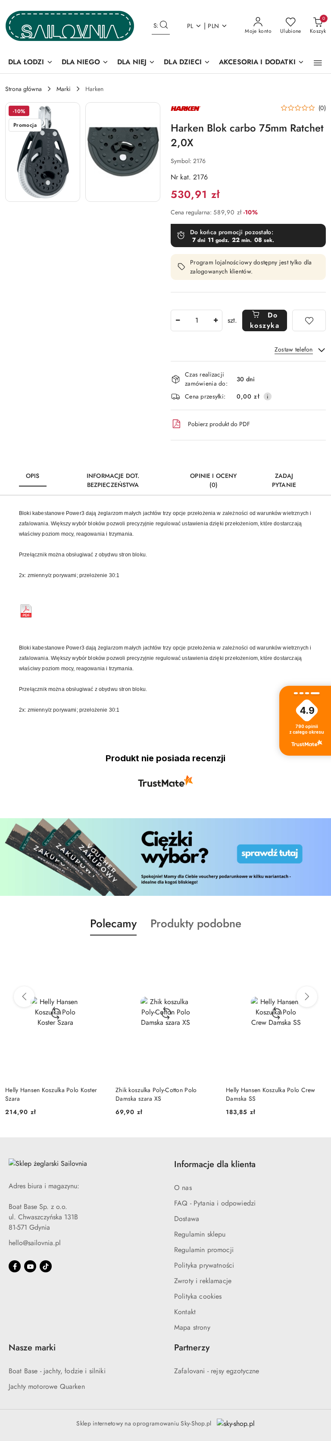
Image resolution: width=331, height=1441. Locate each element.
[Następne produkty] (307, 996)
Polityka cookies (198, 1296)
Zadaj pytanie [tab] (284, 480)
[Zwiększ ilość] (215, 320)
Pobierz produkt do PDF (219, 424)
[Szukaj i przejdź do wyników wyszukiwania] (164, 25)
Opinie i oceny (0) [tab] (213, 480)
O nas (183, 1188)
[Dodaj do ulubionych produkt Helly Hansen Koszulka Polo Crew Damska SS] (315, 955)
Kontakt (185, 1312)
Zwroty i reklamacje (202, 1281)
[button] (318, 63)
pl (190, 26)
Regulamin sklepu (200, 1234)
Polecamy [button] (113, 923)
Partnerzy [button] (191, 1347)
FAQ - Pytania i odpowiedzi (215, 1203)
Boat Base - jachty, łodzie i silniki (57, 1371)
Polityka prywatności (204, 1265)
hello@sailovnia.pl (35, 1243)
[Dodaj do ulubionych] (309, 320)
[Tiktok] (46, 1266)
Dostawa (186, 1219)
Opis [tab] (33, 475)
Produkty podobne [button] (195, 923)
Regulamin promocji (204, 1250)
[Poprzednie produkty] (24, 996)
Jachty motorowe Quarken (47, 1386)
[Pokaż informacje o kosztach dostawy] (267, 396)
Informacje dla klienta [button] (215, 1164)
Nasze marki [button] (32, 1347)
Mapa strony (192, 1327)
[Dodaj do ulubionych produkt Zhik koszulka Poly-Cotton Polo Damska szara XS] (205, 955)
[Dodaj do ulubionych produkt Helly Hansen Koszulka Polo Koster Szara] (95, 955)
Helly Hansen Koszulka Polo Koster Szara (51, 1094)
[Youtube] (30, 1266)
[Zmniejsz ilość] (177, 320)
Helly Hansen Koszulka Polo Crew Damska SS (270, 1094)
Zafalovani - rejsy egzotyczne (216, 1371)
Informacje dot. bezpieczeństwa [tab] (113, 480)
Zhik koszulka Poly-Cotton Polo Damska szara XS (156, 1094)
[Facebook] (15, 1266)
